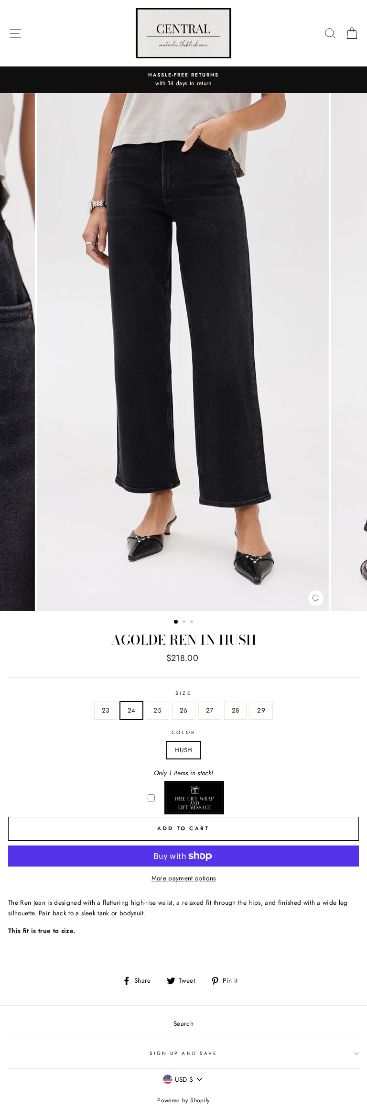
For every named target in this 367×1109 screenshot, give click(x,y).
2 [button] (185, 622)
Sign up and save (183, 1053)
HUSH (183, 750)
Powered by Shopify (183, 1100)
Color (183, 732)
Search (183, 1023)
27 (210, 710)
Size (183, 693)
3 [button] (192, 622)
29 (261, 710)
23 (105, 710)
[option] (183, 79)
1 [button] (176, 622)
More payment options (183, 878)
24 (132, 710)
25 (157, 710)
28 (235, 710)
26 (184, 710)
